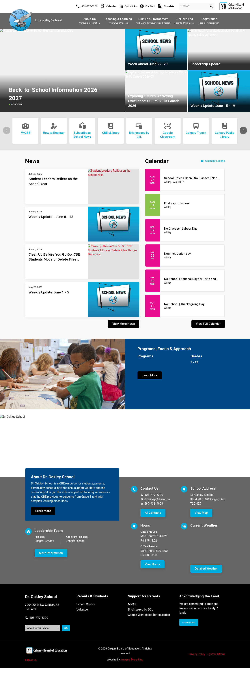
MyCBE (132, 604)
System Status (216, 654)
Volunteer (83, 609)
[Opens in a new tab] (231, 6)
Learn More (149, 375)
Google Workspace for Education (149, 615)
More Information (51, 553)
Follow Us (30, 660)
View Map (201, 512)
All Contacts (153, 512)
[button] (243, 130)
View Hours (152, 564)
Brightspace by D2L (140, 609)
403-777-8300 (153, 495)
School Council (86, 604)
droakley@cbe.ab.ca (157, 499)
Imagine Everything (132, 659)
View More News (123, 323)
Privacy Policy (197, 654)
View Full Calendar (208, 323)
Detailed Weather (206, 568)
